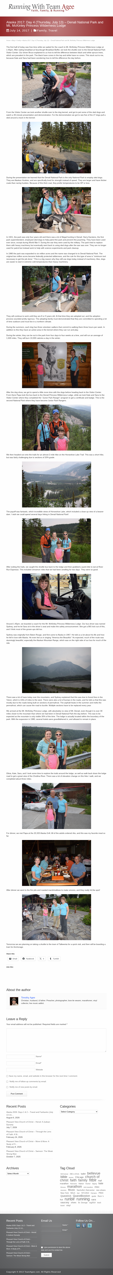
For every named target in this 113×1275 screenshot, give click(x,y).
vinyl (68, 1205)
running (83, 1199)
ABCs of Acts (74, 1174)
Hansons (73, 1184)
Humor (88, 1184)
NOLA (72, 1193)
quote (94, 1196)
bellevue (93, 1173)
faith (73, 1180)
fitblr (92, 1180)
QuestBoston (81, 1195)
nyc (78, 1193)
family (83, 1180)
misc (97, 1187)
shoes (73, 1202)
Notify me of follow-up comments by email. (28, 1081)
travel (62, 1206)
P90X (101, 1193)
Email (38, 1063)
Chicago (79, 1177)
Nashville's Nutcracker (86, 1190)
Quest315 (65, 1195)
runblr (70, 1199)
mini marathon (88, 1187)
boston (71, 1177)
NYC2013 (85, 1193)
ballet (83, 1174)
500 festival (64, 1174)
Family (41, 30)
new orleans (101, 1190)
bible (63, 1177)
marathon (74, 1186)
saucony (64, 1202)
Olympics (94, 1193)
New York (64, 1193)
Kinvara (63, 1187)
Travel (52, 30)
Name (39, 1056)
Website (39, 1070)
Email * (65, 1230)
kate (101, 1183)
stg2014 (92, 1203)
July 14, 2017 (19, 30)
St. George (83, 1202)
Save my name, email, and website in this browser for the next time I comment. (43, 1076)
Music (71, 1189)
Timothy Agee (28, 997)
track (99, 1203)
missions (63, 1190)
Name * (65, 1225)
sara (93, 1199)
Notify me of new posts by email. (24, 1087)
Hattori (81, 1184)
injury (94, 1183)
